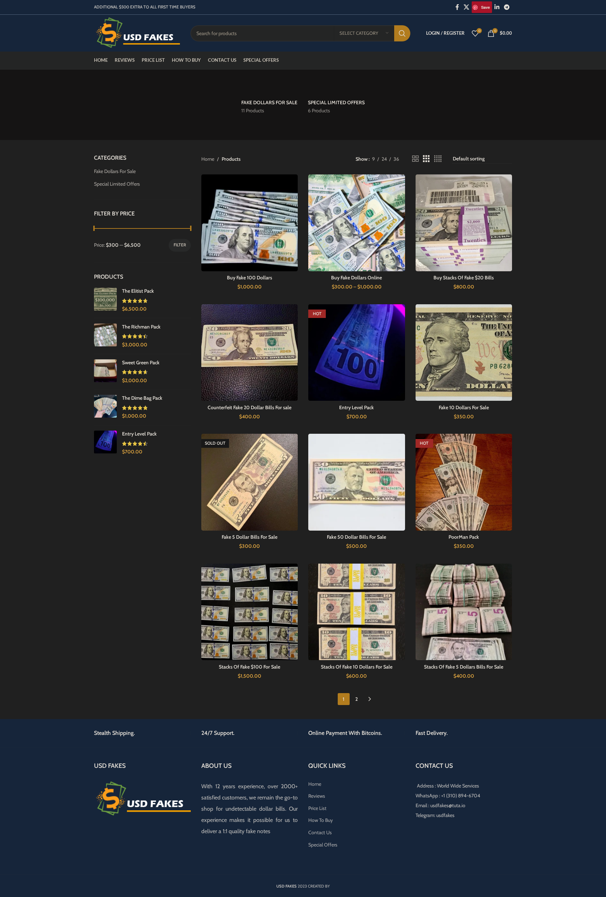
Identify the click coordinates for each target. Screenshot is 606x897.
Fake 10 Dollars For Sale (464, 407)
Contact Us (320, 832)
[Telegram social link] (507, 7)
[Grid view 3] (426, 158)
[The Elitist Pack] (105, 300)
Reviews (316, 796)
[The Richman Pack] (105, 336)
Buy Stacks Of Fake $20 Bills (463, 277)
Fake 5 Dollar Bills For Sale (249, 537)
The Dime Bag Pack (142, 398)
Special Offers (322, 845)
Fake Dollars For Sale (115, 171)
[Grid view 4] (438, 158)
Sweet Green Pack (141, 362)
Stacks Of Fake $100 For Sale (249, 667)
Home (207, 159)
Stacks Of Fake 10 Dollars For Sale (356, 667)
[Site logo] (137, 32)
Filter (180, 244)
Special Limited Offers (117, 184)
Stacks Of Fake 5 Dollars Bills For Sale (463, 667)
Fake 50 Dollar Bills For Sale (356, 537)
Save (485, 7)
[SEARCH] (402, 33)
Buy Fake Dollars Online (356, 277)
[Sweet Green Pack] (105, 371)
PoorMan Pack (464, 537)
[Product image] (249, 222)
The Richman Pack (141, 327)
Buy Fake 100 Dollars (249, 277)
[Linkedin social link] (496, 7)
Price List (317, 808)
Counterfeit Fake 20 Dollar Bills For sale (249, 407)
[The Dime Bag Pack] (105, 407)
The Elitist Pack (138, 291)
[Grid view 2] (415, 158)
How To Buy (320, 820)
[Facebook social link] (457, 7)
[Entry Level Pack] (105, 443)
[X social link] (467, 7)
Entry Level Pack (139, 434)
